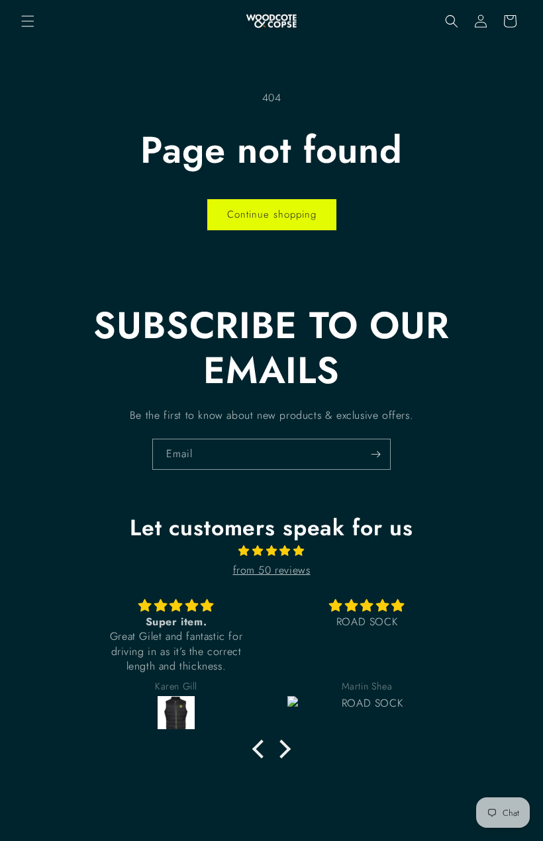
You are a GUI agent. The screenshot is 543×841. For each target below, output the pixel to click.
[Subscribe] (375, 454)
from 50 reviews (272, 570)
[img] (271, 551)
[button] (27, 21)
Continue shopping (272, 214)
